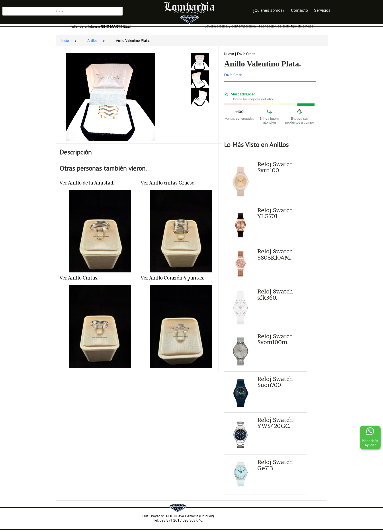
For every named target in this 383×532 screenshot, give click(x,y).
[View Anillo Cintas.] (100, 366)
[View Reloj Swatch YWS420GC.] (240, 452)
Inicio (65, 41)
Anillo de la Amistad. (91, 183)
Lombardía (189, 4)
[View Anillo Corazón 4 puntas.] (181, 366)
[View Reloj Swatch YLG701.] (240, 242)
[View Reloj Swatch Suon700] (240, 410)
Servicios (322, 10)
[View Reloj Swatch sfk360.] (240, 326)
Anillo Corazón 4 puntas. (176, 278)
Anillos (92, 41)
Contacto (299, 10)
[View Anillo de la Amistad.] (100, 271)
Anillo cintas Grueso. (172, 183)
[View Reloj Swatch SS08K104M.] (240, 279)
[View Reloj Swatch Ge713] (240, 488)
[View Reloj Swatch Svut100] (240, 200)
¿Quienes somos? (269, 10)
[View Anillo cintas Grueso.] (181, 271)
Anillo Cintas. (83, 278)
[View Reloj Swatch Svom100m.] (240, 369)
